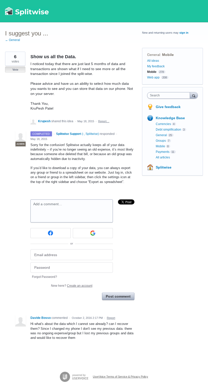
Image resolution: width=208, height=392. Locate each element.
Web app (153, 77)
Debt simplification (168, 129)
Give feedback (168, 107)
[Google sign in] (93, 233)
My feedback (156, 66)
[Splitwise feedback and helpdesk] (27, 11)
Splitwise (163, 167)
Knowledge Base (170, 118)
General (153, 55)
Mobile (168, 55)
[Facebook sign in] (50, 233)
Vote (15, 69)
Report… (103, 121)
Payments (162, 152)
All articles (163, 157)
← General (12, 40)
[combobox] (170, 95)
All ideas (153, 61)
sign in (183, 32)
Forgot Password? (44, 277)
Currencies (163, 124)
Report (111, 317)
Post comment (118, 296)
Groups (161, 140)
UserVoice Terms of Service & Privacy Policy (120, 376)
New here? (71, 285)
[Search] (194, 95)
